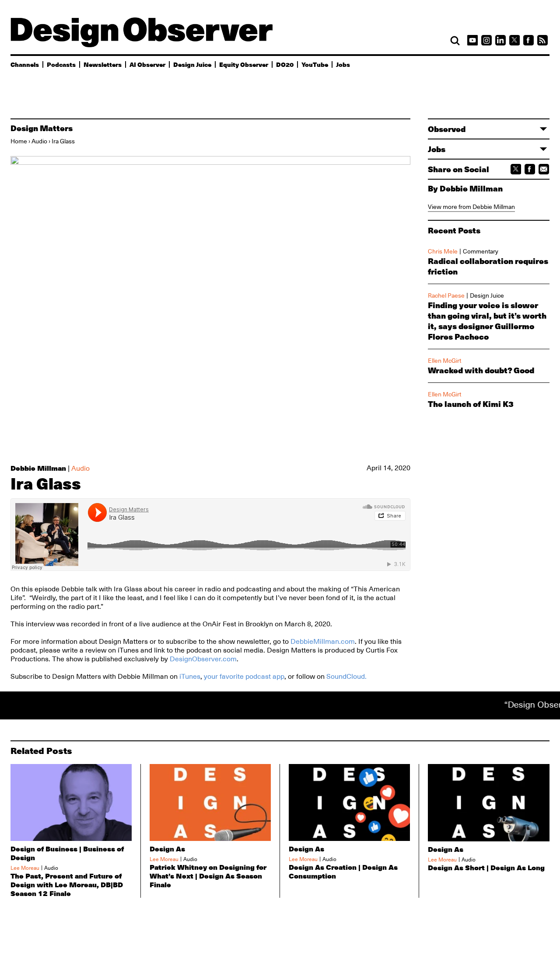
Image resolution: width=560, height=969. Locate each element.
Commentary (480, 251)
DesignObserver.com (203, 659)
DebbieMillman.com (322, 641)
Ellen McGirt (444, 361)
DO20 (285, 64)
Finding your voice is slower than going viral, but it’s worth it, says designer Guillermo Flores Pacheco (487, 321)
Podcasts (61, 64)
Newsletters (103, 64)
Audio (39, 141)
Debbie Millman (38, 468)
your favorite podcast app (244, 676)
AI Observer (147, 64)
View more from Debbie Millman (471, 207)
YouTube (314, 64)
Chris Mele (443, 251)
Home (18, 141)
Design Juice (192, 64)
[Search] (455, 40)
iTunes (189, 676)
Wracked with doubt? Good (481, 370)
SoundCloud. (346, 676)
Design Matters (41, 128)
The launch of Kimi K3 (471, 404)
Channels (24, 64)
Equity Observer (243, 64)
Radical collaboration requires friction (488, 266)
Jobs (343, 64)
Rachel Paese (446, 295)
